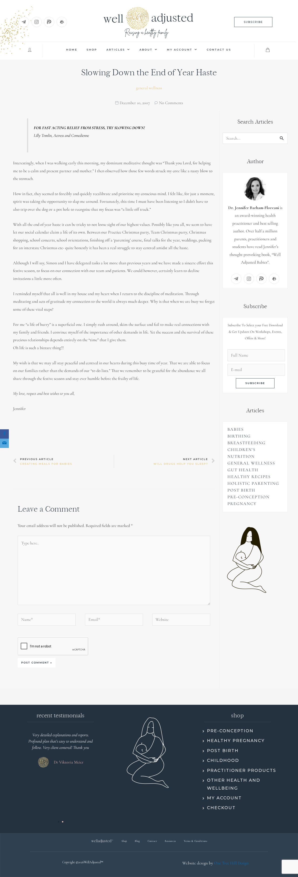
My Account (179, 49)
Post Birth (241, 490)
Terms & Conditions (195, 841)
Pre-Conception (248, 496)
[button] (253, 22)
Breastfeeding (246, 442)
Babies (235, 429)
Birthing (239, 436)
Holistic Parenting (253, 483)
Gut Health (242, 469)
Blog (137, 841)
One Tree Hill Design (231, 863)
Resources (170, 841)
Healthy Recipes (249, 476)
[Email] (4, 443)
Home (71, 49)
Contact (152, 841)
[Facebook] (4, 434)
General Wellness (149, 87)
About (145, 49)
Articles (115, 49)
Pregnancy (242, 503)
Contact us (219, 49)
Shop (92, 49)
